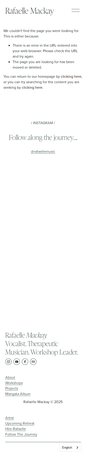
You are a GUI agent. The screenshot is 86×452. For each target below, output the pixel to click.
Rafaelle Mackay (29, 10)
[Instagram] (8, 361)
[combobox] (70, 447)
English (67, 447)
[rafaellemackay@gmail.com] (33, 361)
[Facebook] (25, 361)
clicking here (71, 76)
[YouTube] (17, 361)
